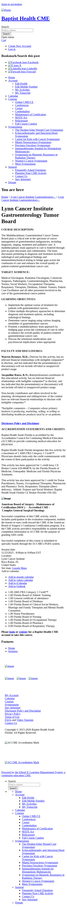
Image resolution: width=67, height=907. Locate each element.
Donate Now (52, 666)
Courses (12, 99)
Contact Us (21, 176)
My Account (11, 695)
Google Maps (19, 568)
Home (11, 77)
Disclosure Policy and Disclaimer (20, 423)
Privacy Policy (13, 713)
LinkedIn (31, 68)
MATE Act (21, 117)
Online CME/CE (24, 102)
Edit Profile (21, 83)
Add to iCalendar (17, 583)
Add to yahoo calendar (20, 580)
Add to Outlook (16, 586)
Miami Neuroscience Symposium (33, 142)
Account (13, 80)
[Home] (6, 10)
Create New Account (19, 46)
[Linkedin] (33, 678)
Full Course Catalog (26, 123)
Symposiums (15, 126)
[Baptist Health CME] (9, 666)
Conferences (22, 105)
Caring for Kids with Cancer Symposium (37, 139)
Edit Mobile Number (26, 86)
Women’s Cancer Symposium (31, 160)
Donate (12, 182)
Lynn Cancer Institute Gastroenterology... (33, 196)
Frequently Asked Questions (30, 170)
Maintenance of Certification (30, 114)
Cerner (19, 108)
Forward (31, 71)
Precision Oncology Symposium (32, 145)
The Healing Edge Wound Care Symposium (39, 129)
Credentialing (22, 111)
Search (5, 26)
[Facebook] (9, 678)
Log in (11, 49)
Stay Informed (23, 179)
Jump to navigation (11, 4)
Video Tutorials (25, 720)
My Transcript (22, 92)
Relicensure (21, 120)
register (23, 631)
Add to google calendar (21, 577)
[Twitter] (21, 678)
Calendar (13, 95)
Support (12, 166)
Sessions (13, 651)
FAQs (8, 720)
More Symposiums (25, 163)
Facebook (32, 62)
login (12, 631)
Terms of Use (12, 716)
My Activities (22, 89)
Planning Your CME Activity (31, 173)
